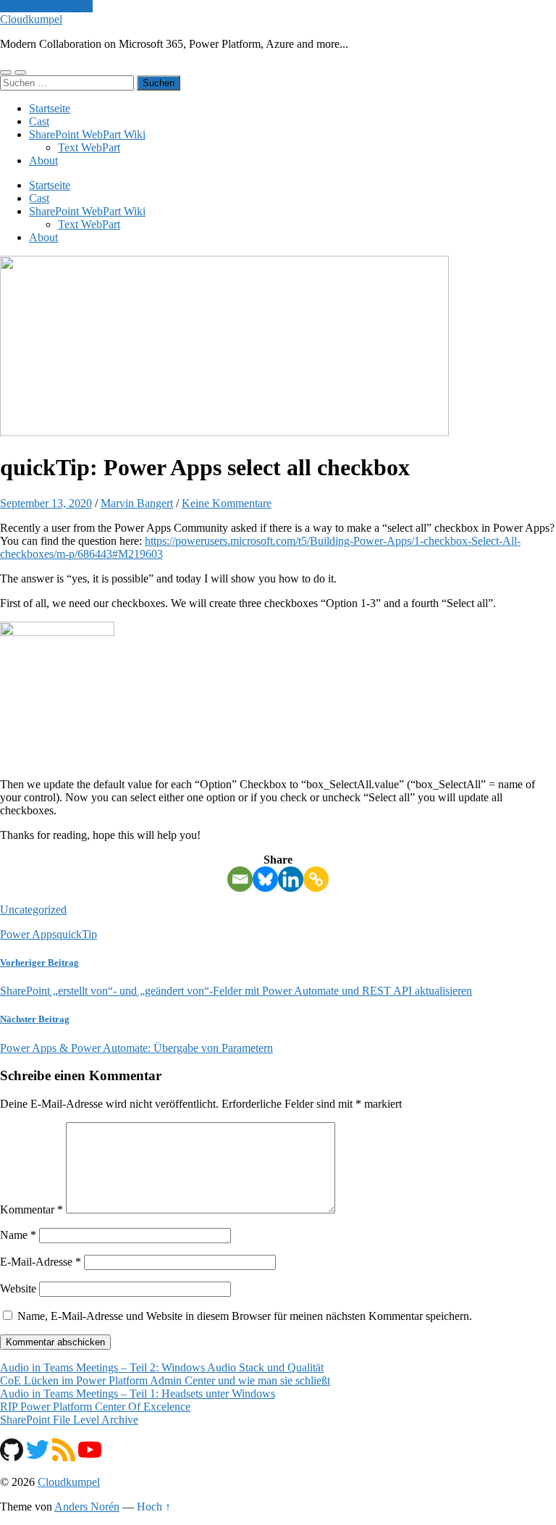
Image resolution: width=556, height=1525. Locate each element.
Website (18, 1288)
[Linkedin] (290, 879)
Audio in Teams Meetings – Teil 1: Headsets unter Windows (137, 1393)
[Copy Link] (316, 879)
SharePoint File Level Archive (69, 1419)
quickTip (76, 934)
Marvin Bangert (137, 503)
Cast (39, 121)
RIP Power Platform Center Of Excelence (95, 1406)
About (43, 160)
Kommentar (31, 1209)
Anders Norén (86, 1506)
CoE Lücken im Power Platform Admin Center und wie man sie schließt (165, 1380)
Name (18, 1235)
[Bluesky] (265, 879)
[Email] (240, 879)
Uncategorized (33, 909)
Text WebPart (89, 147)
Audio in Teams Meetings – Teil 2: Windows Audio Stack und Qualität (162, 1367)
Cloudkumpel (31, 19)
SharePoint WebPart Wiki (87, 134)
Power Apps (28, 934)
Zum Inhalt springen (46, 6)
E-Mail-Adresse (40, 1261)
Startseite (49, 108)
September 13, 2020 (46, 503)
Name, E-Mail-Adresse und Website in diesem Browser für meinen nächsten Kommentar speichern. (244, 1316)
